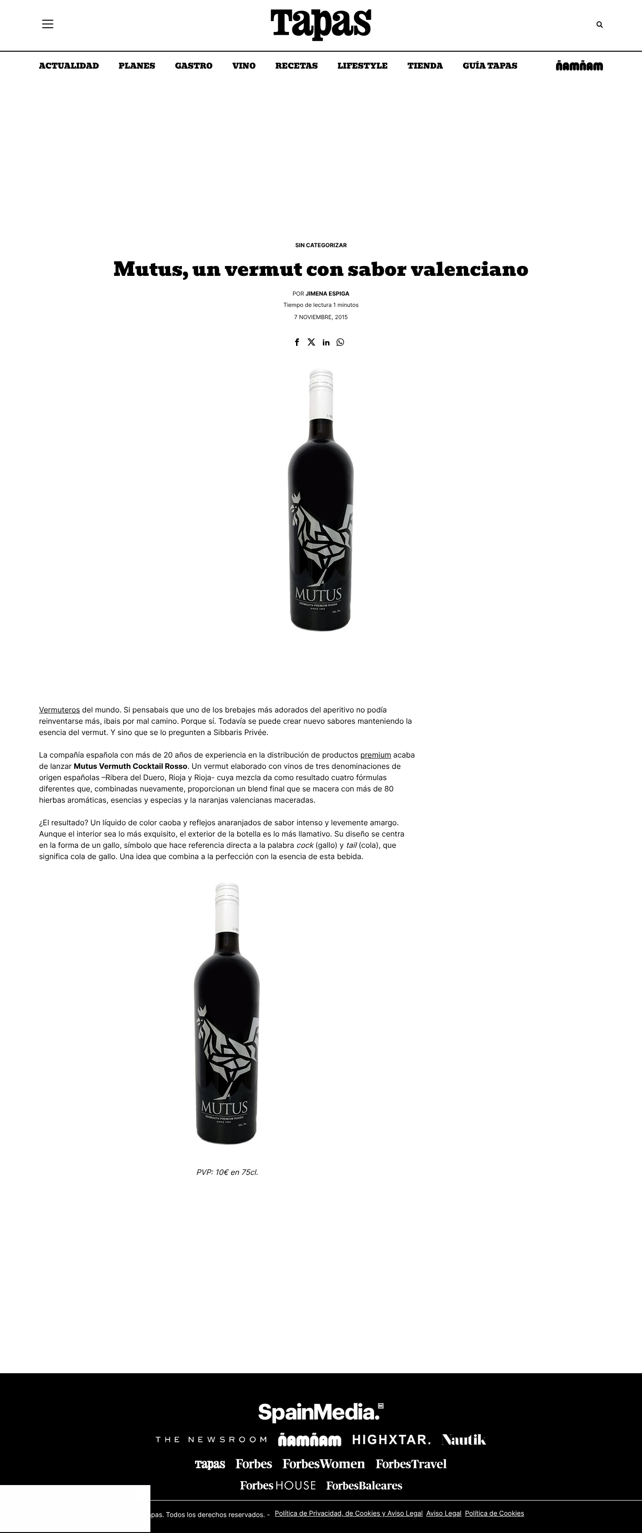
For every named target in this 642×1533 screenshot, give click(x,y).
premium (375, 754)
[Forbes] (254, 1464)
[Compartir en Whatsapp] (340, 343)
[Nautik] (463, 1439)
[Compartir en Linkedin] (326, 343)
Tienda (425, 66)
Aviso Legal (444, 1513)
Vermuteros (59, 709)
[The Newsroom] (211, 1439)
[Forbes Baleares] (364, 1485)
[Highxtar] (391, 1439)
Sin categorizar (321, 245)
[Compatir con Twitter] (311, 343)
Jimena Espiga (327, 293)
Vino (244, 66)
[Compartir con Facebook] (297, 343)
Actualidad (69, 66)
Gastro (193, 66)
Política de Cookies (494, 1513)
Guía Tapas (489, 66)
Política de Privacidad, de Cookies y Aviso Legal (349, 1513)
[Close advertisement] (141, 1494)
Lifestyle (362, 66)
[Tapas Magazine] (210, 1465)
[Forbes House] (277, 1485)
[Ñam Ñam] (310, 1439)
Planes (137, 66)
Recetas (296, 66)
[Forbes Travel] (324, 1464)
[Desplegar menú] (47, 25)
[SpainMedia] (321, 1414)
